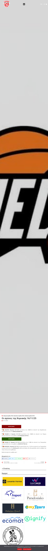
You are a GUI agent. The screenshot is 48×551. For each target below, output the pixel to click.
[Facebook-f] (44, 4)
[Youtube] (46, 4)
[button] (24, 4)
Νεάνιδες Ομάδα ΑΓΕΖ (19, 415)
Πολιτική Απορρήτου (27, 549)
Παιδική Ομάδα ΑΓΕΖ (30, 415)
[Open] (42, 4)
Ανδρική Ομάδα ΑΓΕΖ (8, 415)
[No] (46, 547)
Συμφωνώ (20, 549)
